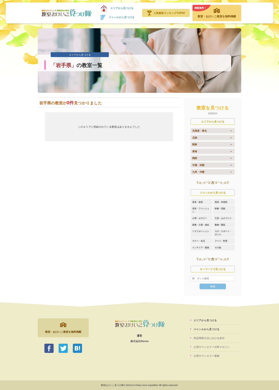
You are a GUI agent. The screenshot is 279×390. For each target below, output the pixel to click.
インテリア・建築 (200, 247)
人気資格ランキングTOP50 (169, 13)
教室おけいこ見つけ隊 (66, 13)
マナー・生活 (198, 240)
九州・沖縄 (198, 172)
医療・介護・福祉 (200, 224)
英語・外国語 (221, 201)
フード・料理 (221, 240)
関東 (194, 144)
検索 (212, 286)
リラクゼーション (200, 231)
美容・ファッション (200, 210)
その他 (218, 247)
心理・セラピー (199, 218)
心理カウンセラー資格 (206, 356)
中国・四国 (198, 165)
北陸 (194, 137)
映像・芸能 (220, 208)
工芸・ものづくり (223, 218)
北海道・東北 (199, 130)
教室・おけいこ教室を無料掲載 (215, 12)
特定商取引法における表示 (209, 338)
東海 (194, 151)
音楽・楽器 (197, 201)
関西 (194, 158)
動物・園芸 (220, 224)
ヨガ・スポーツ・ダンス (223, 233)
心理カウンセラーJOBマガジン (212, 347)
